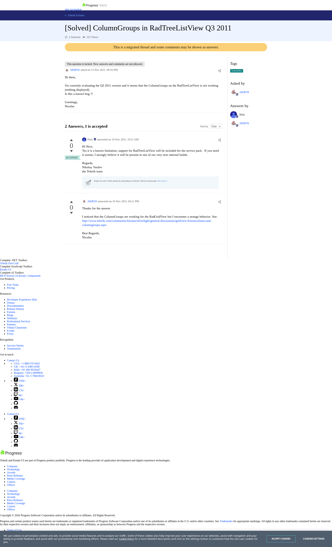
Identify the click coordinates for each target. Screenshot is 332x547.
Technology (13, 469)
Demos (11, 302)
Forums (11, 312)
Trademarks (226, 521)
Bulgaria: (28, 372)
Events (10, 330)
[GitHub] (16, 404)
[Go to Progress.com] (11, 454)
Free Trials (13, 284)
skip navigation (73, 9)
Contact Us (13, 360)
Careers (11, 481)
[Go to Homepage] (95, 9)
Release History (15, 308)
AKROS (75, 69)
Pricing (11, 287)
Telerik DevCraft (9, 263)
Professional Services (18, 321)
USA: (27, 363)
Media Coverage (16, 478)
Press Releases (15, 475)
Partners (11, 324)
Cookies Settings (313, 538)
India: (27, 369)
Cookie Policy (126, 538)
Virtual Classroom (17, 327)
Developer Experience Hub (22, 299)
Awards (11, 472)
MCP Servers (7, 275)
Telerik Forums (75, 15)
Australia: (29, 375)
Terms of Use (14, 530)
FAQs (10, 333)
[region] (166, 539)
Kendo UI (5, 269)
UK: (27, 366)
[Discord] (16, 408)
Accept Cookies (281, 538)
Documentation (15, 305)
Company (12, 466)
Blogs (10, 315)
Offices (11, 484)
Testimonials (14, 348)
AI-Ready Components (27, 275)
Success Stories (15, 345)
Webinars (12, 318)
